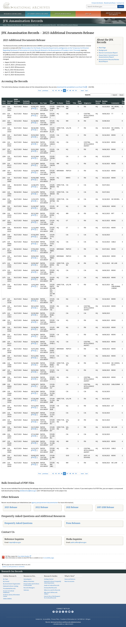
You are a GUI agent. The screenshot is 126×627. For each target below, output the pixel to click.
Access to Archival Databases (8, 591)
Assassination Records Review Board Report (109, 60)
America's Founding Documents (113, 14)
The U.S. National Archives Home (26, 5)
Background (103, 50)
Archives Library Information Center (11, 595)
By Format (6, 581)
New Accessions (69, 581)
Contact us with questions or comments (13, 566)
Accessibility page (48, 558)
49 (73, 90)
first (39, 90)
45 (61, 90)
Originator (87, 103)
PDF (33, 108)
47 (67, 90)
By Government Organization (11, 584)
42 (53, 90)
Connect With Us (63, 609)
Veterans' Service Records (38, 14)
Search (121, 6)
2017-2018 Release (105, 507)
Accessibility (46, 619)
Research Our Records (12, 14)
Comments (115, 103)
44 (59, 90)
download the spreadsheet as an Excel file (71, 87)
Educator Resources (63, 14)
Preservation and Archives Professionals (31, 584)
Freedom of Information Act (68, 619)
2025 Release (11, 507)
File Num (51, 102)
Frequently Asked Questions (18, 523)
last (86, 90)
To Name (60, 103)
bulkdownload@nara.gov (28, 491)
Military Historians (29, 581)
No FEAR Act (81, 619)
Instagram (60, 612)
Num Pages (80, 102)
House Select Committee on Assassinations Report (108, 56)
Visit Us (88, 14)
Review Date (104, 102)
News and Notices (70, 579)
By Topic (5, 579)
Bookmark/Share (110, 3)
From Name (68, 102)
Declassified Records (50, 588)
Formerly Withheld (26, 102)
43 (56, 90)
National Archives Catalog (10, 586)
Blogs (69, 612)
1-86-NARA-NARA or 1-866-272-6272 (63, 624)
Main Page (102, 48)
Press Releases (73, 523)
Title (74, 103)
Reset (121, 95)
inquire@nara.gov (15, 542)
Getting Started (48, 579)
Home (4, 25)
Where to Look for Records (52, 590)
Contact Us (120, 3)
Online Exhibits (7, 598)
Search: (87, 95)
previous (45, 90)
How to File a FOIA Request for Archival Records (52, 597)
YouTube (66, 612)
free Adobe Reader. (24, 556)
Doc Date (34, 103)
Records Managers (29, 588)
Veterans (26, 590)
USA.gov (88, 619)
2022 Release (41, 507)
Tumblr (63, 612)
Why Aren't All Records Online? (50, 593)
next (82, 90)
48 (70, 90)
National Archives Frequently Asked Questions (52, 582)
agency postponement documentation (45, 502)
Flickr (72, 612)
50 (76, 90)
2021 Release (72, 507)
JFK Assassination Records (30, 25)
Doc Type (43, 103)
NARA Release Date (17, 101)
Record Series (98, 102)
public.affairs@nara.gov (78, 542)
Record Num (9, 102)
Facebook (53, 612)
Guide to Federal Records (51, 585)
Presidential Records (9, 588)
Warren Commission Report (108, 53)
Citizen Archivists (97, 3)
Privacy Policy (55, 619)
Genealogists (28, 579)
